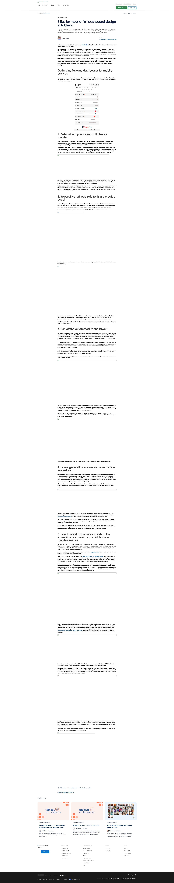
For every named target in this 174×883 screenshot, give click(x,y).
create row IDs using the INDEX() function (92, 556)
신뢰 (46, 875)
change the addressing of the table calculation (70, 630)
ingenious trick (95, 552)
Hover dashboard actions (64, 516)
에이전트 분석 (65, 848)
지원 (125, 845)
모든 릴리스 (126, 855)
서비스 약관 (45, 879)
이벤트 (84, 865)
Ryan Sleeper (65, 38)
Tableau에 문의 (119, 4)
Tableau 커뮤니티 (87, 845)
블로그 (41, 13)
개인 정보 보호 (51, 879)
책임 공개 (58, 879)
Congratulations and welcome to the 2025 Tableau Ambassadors (52, 826)
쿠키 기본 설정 (64, 879)
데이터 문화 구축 (65, 850)
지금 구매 (132, 8)
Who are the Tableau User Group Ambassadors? (119, 826)
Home (39, 13)
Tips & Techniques (46, 13)
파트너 (107, 845)
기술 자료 (126, 848)
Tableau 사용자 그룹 (87, 850)
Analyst (89, 788)
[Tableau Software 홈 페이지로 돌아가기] (43, 1)
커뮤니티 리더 (86, 853)
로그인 (134, 4)
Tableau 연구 (65, 855)
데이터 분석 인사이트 (66, 853)
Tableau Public (86, 848)
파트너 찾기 (108, 848)
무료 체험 (45, 852)
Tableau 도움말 (127, 853)
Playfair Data (85, 45)
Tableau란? (64, 845)
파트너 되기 (108, 850)
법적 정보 (39, 879)
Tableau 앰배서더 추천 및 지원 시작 (86, 825)
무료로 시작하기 (122, 8)
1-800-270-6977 (127, 4)
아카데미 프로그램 (87, 862)
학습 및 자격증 (127, 850)
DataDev (85, 855)
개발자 (56, 875)
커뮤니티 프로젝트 (87, 858)
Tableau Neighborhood (88, 860)
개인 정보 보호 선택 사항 (75, 879)
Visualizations (83, 788)
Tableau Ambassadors (73, 788)
